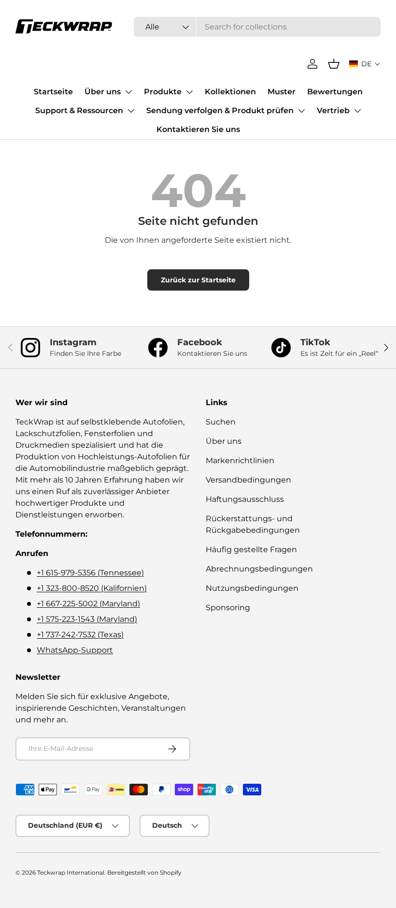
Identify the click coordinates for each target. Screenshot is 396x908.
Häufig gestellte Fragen (251, 549)
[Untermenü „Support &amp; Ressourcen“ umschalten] (131, 111)
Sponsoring (228, 607)
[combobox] (257, 27)
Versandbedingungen (248, 479)
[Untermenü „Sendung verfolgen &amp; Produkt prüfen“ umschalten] (301, 111)
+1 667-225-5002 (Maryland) (88, 603)
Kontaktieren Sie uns (198, 129)
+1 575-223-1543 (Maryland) (87, 619)
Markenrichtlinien (240, 460)
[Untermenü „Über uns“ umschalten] (128, 92)
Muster (282, 91)
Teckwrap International (70, 872)
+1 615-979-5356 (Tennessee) (90, 572)
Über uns (103, 91)
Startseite (53, 91)
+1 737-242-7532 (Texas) (80, 634)
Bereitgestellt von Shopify (144, 872)
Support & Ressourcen (79, 110)
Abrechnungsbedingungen (259, 568)
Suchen (221, 421)
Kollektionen (230, 91)
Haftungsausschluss (245, 499)
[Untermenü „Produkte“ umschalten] (189, 92)
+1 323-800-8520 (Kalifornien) (92, 588)
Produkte (163, 91)
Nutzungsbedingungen (252, 588)
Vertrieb (333, 110)
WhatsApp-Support (75, 650)
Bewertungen (335, 91)
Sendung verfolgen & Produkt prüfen (220, 110)
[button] (364, 64)
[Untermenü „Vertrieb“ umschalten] (357, 111)
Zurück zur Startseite (198, 280)
